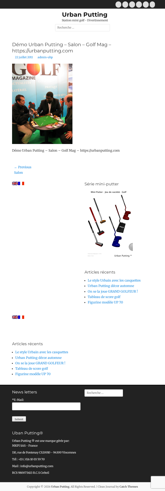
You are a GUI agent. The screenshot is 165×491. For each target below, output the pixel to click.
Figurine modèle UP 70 (105, 302)
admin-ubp (45, 57)
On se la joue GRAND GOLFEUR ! (113, 291)
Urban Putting (84, 14)
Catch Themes (129, 486)
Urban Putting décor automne (111, 286)
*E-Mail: (18, 400)
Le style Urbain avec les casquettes (114, 280)
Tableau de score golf (104, 297)
